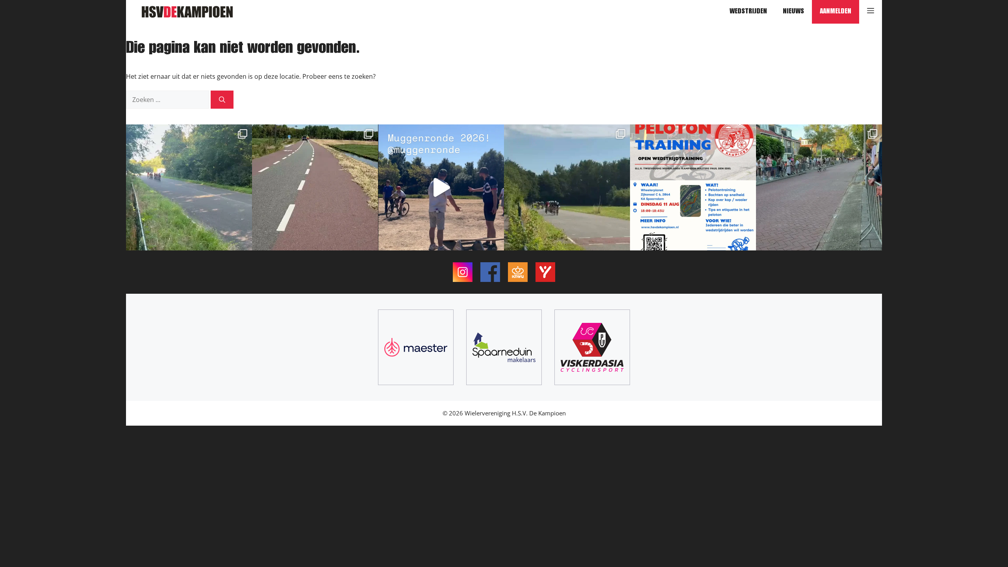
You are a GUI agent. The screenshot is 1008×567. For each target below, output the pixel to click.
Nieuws (793, 11)
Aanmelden (835, 11)
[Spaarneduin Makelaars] (504, 347)
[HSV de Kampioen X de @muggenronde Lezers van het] (315, 187)
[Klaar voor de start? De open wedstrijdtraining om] (567, 187)
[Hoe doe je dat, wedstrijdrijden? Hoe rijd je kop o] (693, 187)
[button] (870, 12)
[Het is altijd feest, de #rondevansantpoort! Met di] (819, 187)
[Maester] (416, 347)
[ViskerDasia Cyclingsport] (592, 347)
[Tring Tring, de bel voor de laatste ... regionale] (189, 187)
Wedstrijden (748, 11)
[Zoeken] (222, 100)
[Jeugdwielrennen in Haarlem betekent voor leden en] (441, 187)
